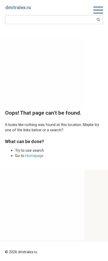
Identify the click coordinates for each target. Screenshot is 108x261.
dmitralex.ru (18, 7)
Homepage (34, 155)
